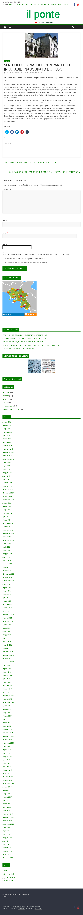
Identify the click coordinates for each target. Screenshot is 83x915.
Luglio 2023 (6, 547)
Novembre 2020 (8, 655)
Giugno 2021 (6, 631)
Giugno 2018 (6, 753)
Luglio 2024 (6, 506)
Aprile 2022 (6, 598)
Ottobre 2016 (7, 821)
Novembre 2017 (8, 777)
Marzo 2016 (6, 844)
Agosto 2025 (6, 462)
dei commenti (8, 877)
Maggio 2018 (7, 756)
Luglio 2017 (6, 790)
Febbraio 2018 (7, 767)
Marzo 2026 (6, 439)
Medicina (5, 396)
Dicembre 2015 (7, 854)
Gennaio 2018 (7, 770)
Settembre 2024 (8, 500)
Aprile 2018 (6, 760)
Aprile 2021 (6, 638)
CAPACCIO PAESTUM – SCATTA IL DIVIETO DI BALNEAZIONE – (24, 338)
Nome (5, 220)
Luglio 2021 (6, 628)
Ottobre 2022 (7, 577)
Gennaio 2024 (7, 527)
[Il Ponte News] (41, 11)
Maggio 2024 (7, 513)
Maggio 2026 (7, 432)
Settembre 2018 (8, 743)
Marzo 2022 (6, 601)
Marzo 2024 (6, 520)
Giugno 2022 (6, 591)
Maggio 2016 (7, 838)
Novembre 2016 (8, 817)
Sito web (5, 244)
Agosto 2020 (6, 665)
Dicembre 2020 (7, 652)
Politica (5, 402)
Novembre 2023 (8, 533)
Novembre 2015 (8, 858)
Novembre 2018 (8, 736)
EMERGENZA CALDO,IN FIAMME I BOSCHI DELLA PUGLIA (23, 342)
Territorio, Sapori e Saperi (11, 409)
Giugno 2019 (6, 712)
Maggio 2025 (7, 473)
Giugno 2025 (6, 469)
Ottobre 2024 (7, 496)
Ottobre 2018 (7, 740)
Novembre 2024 (8, 493)
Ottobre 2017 (7, 780)
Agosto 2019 (6, 706)
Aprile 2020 (6, 679)
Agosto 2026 (6, 422)
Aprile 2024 (6, 516)
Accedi (4, 871)
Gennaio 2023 (7, 567)
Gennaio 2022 (7, 608)
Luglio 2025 (6, 466)
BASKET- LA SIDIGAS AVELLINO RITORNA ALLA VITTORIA (29, 162)
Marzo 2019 (6, 723)
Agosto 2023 (6, 544)
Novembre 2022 (8, 574)
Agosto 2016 (6, 827)
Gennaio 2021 (7, 648)
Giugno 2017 (6, 794)
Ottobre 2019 (7, 699)
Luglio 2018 (6, 750)
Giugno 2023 (6, 550)
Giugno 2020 (6, 672)
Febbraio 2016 (7, 848)
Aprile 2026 (6, 435)
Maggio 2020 (7, 675)
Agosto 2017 (6, 787)
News (7, 61)
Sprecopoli (38, 73)
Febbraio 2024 (7, 523)
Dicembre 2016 (7, 814)
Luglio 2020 (6, 669)
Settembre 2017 (8, 783)
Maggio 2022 (7, 594)
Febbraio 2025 (7, 483)
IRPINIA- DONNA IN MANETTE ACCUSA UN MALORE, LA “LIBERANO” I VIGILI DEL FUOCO (40, 4)
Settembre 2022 (8, 581)
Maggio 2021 (7, 635)
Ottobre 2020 (7, 658)
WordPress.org (7, 881)
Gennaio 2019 (7, 729)
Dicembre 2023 (7, 530)
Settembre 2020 (8, 662)
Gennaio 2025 (7, 486)
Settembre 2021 (8, 621)
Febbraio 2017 (7, 807)
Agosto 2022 (6, 584)
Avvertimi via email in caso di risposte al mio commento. (25, 258)
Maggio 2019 (7, 716)
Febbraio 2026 (7, 442)
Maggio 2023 (7, 554)
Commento (6, 189)
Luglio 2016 (6, 831)
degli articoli (8, 874)
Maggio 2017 (7, 797)
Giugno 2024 (6, 510)
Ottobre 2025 (7, 456)
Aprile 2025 (6, 476)
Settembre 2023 (8, 540)
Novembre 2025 (8, 452)
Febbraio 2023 (7, 564)
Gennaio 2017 (7, 810)
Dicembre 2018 (7, 733)
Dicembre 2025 (7, 449)
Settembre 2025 (8, 459)
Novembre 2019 (8, 696)
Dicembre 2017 (7, 773)
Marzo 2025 (6, 479)
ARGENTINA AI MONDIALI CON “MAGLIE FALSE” (19, 349)
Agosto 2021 (6, 625)
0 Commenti (15, 73)
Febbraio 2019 (7, 726)
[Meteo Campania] (19, 283)
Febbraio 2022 (7, 604)
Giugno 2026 (6, 429)
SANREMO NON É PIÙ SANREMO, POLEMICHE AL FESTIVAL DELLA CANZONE (45, 172)
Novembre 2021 (8, 614)
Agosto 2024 (6, 503)
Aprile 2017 (6, 800)
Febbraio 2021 (7, 645)
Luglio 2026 (6, 425)
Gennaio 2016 (7, 851)
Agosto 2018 (6, 746)
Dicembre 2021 (7, 611)
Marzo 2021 (6, 642)
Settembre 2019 (8, 702)
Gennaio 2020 (7, 689)
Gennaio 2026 (7, 446)
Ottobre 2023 (7, 537)
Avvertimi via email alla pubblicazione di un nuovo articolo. (26, 263)
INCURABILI (26, 73)
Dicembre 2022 (7, 571)
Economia (6, 392)
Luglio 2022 (6, 587)
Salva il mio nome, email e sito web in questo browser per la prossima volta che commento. (36, 254)
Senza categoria (8, 406)
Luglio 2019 (6, 709)
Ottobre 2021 (7, 618)
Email (5, 233)
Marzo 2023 (6, 560)
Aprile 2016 (6, 841)
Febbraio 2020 (7, 685)
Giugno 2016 (6, 834)
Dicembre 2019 (7, 692)
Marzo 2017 (6, 804)
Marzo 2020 (6, 682)
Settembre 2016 (8, 824)
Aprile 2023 (6, 557)
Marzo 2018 (6, 763)
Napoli (32, 73)
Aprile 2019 (6, 719)
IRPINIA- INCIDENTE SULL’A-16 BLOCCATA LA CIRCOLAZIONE (24, 335)
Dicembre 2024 (7, 489)
